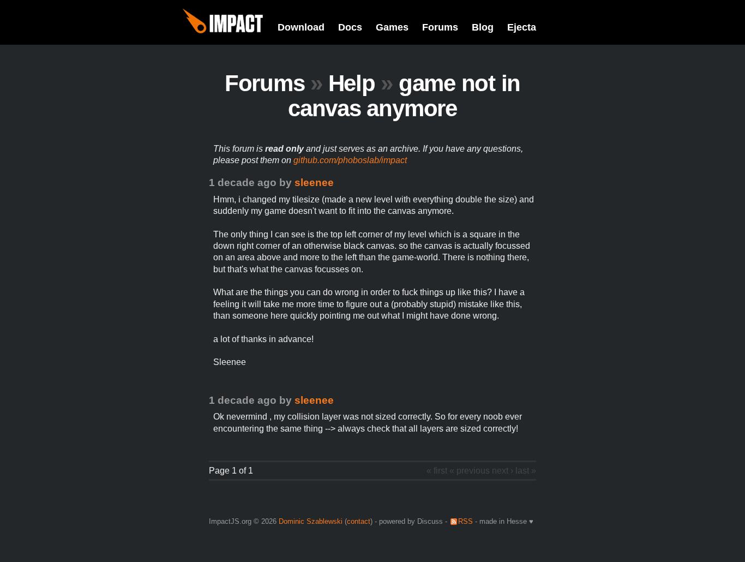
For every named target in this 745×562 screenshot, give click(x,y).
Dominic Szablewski (311, 521)
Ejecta (521, 27)
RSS (465, 521)
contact (358, 521)
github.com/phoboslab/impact (350, 160)
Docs (350, 27)
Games (392, 27)
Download (301, 27)
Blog (483, 27)
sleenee (314, 182)
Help (351, 83)
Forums (440, 27)
